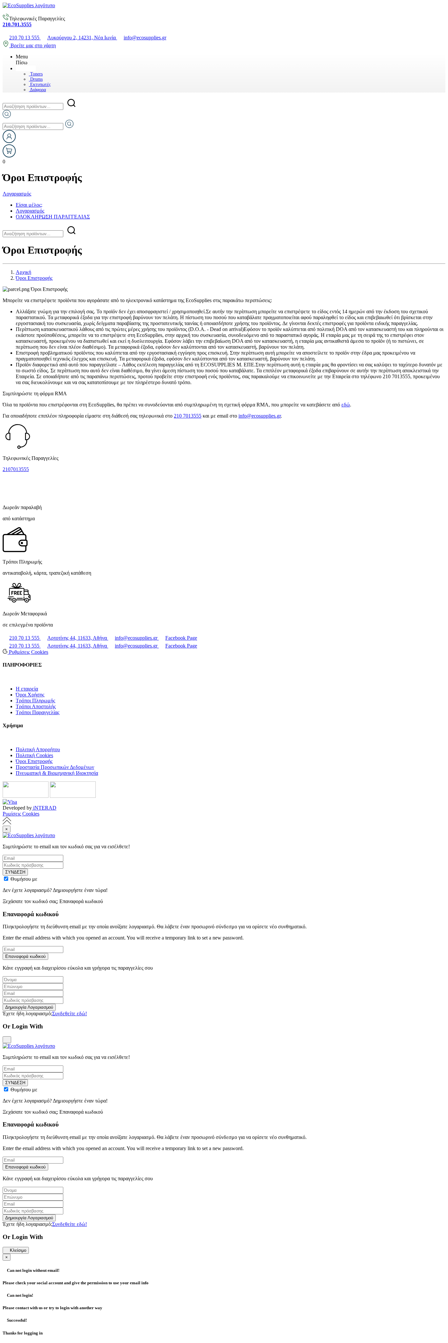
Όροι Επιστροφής (34, 761)
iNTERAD (44, 808)
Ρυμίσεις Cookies (21, 813)
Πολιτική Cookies (34, 755)
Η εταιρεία (27, 689)
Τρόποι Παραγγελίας (37, 712)
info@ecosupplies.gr (259, 416)
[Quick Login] (9, 141)
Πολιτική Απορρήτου (38, 749)
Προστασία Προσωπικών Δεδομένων (55, 767)
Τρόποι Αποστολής (36, 706)
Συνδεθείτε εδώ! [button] (69, 1013)
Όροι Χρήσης (30, 694)
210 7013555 (187, 416)
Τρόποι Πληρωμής (35, 700)
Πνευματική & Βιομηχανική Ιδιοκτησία (57, 773)
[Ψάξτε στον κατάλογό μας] (7, 116)
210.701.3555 (17, 24)
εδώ (345, 404)
